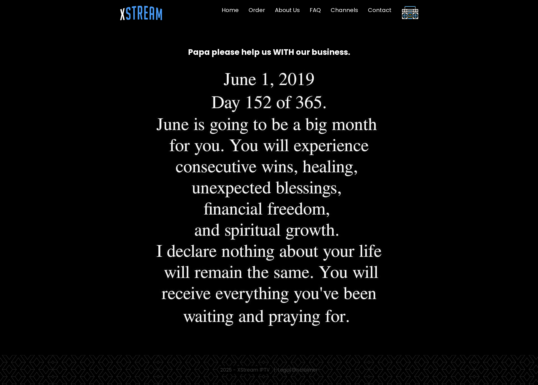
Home (230, 10)
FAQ (315, 10)
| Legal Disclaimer (296, 370)
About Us (287, 10)
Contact (379, 10)
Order (257, 10)
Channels (344, 10)
